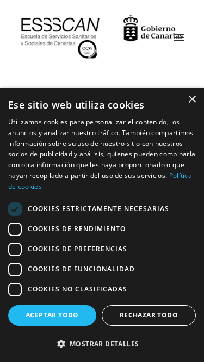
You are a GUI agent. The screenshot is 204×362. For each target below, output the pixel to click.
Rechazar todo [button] (149, 315)
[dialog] (102, 225)
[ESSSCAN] (102, 37)
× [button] (192, 100)
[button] (102, 343)
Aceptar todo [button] (52, 315)
